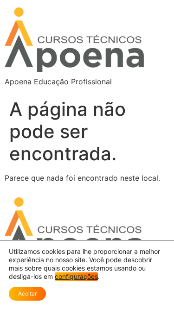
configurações (76, 276)
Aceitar (27, 293)
